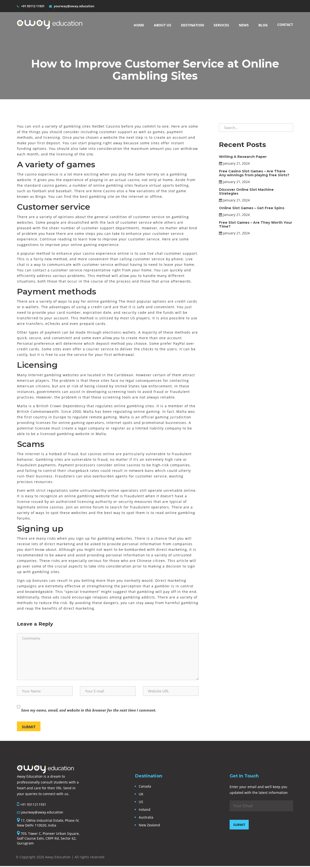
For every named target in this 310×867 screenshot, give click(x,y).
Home (139, 25)
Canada (145, 786)
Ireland (144, 809)
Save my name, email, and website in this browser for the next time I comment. (88, 710)
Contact (285, 24)
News (244, 25)
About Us (162, 25)
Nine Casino (104, 191)
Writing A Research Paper (243, 156)
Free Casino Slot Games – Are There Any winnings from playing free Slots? (254, 173)
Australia (146, 817)
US (141, 801)
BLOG (263, 25)
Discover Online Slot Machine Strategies (246, 191)
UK (141, 794)
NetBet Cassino (106, 126)
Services (221, 25)
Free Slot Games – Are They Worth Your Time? (255, 224)
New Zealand (149, 825)
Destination (192, 25)
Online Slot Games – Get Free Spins (251, 208)
